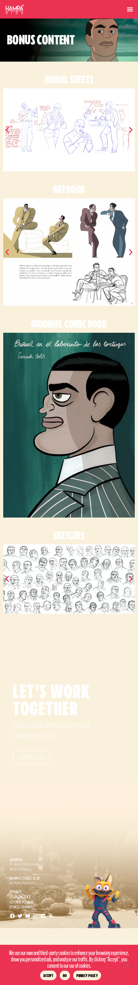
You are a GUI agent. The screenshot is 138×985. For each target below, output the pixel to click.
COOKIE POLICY (21, 902)
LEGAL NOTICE (20, 897)
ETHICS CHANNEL (22, 907)
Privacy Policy (87, 975)
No (65, 975)
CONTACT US (31, 757)
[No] (127, 964)
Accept (48, 975)
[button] (130, 9)
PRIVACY (16, 892)
